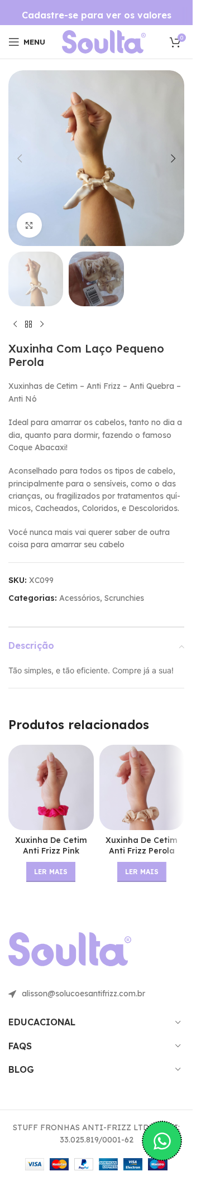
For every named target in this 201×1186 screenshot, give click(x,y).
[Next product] (42, 324)
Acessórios (79, 598)
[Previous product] (15, 324)
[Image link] (104, 41)
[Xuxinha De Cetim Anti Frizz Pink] (51, 787)
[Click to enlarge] (29, 225)
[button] (19, 158)
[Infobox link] (97, 15)
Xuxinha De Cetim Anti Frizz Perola (142, 845)
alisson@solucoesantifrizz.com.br (83, 994)
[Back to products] (28, 324)
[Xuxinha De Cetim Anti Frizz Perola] (142, 787)
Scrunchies (124, 598)
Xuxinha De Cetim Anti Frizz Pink (51, 845)
